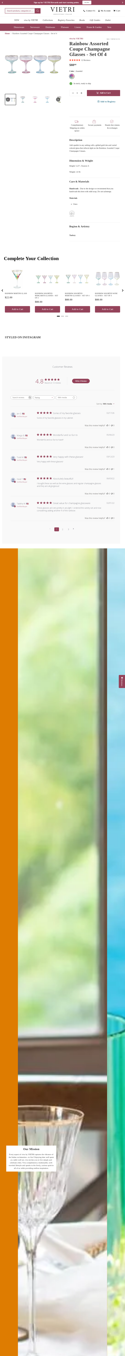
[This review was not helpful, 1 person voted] (112, 469)
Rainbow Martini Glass (16, 293)
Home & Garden (94, 27)
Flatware (65, 27)
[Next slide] (122, 290)
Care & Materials (79, 181)
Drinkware (50, 27)
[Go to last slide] (2, 290)
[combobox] (23, 11)
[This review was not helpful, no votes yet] (112, 425)
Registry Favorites (66, 20)
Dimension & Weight (81, 160)
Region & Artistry (79, 226)
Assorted (71, 76)
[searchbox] (19, 397)
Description (75, 140)
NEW (16, 20)
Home (7, 33)
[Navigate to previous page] (50, 529)
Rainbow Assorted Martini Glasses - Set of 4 (77, 295)
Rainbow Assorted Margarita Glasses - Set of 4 (46, 296)
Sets (109, 27)
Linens (78, 27)
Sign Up (88, 2)
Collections (48, 20)
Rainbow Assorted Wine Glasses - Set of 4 (106, 295)
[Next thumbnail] (58, 99)
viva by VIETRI (31, 20)
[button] (10, 99)
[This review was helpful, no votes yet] (107, 447)
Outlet (108, 20)
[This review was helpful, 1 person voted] (107, 425)
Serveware (35, 27)
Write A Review (81, 381)
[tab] (58, 316)
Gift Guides (95, 20)
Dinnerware (19, 27)
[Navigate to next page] (74, 529)
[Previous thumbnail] (8, 99)
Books (82, 20)
